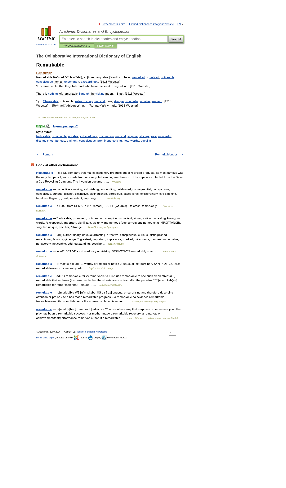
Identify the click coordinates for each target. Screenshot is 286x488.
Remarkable (44, 172)
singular (133, 136)
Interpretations (105, 45)
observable (59, 136)
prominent (104, 140)
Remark (48, 154)
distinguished (45, 140)
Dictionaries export (45, 337)
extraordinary (88, 136)
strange (144, 136)
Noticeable (43, 136)
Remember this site (113, 24)
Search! (176, 39)
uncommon (106, 136)
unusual (120, 136)
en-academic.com (46, 44)
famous (60, 140)
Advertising (101, 331)
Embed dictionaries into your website (151, 24)
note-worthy (131, 140)
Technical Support (86, 331)
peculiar (146, 140)
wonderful (164, 136)
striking (117, 140)
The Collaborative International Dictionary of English (76, 45)
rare (154, 136)
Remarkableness (166, 154)
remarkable (44, 189)
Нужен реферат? (65, 126)
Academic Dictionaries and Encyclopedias (94, 31)
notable (73, 136)
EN (179, 24)
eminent (72, 140)
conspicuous (87, 140)
